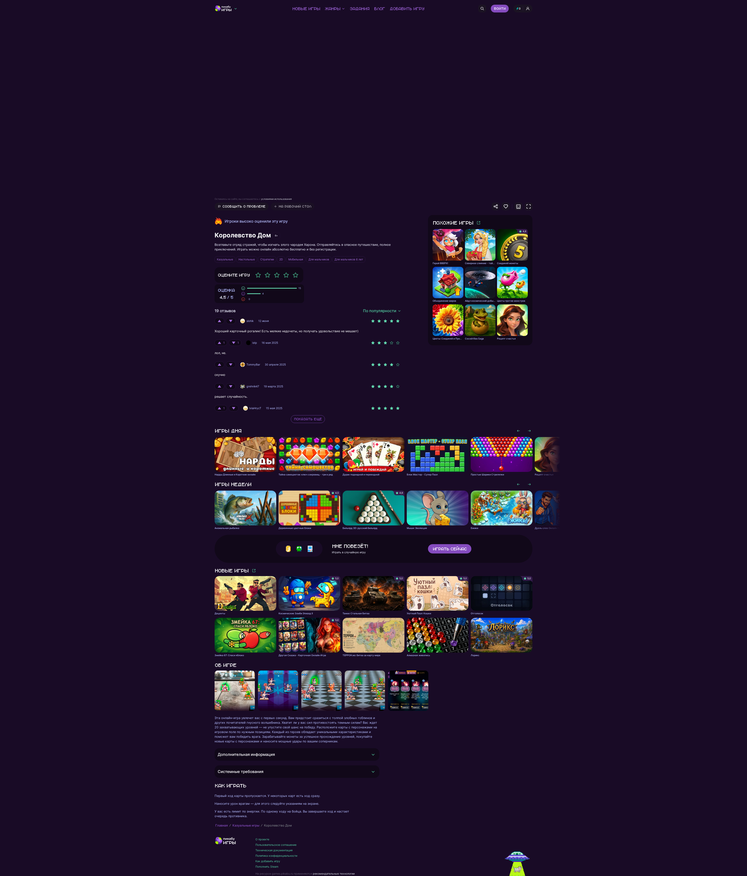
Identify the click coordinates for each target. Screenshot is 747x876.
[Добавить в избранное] (506, 206)
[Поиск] (482, 8)
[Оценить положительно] (219, 321)
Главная (221, 825)
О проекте (262, 839)
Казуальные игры (245, 825)
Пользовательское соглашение (275, 844)
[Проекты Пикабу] (235, 8)
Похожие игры (453, 223)
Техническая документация (274, 850)
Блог (379, 8)
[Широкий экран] (518, 206)
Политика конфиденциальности (276, 855)
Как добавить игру (267, 861)
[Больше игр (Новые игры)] (254, 571)
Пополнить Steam (266, 866)
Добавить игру (406, 8)
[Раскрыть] (373, 754)
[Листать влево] (518, 431)
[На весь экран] (528, 206)
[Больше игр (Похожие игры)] (478, 223)
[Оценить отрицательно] (231, 321)
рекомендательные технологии (334, 873)
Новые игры (306, 8)
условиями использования (276, 198)
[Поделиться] (496, 206)
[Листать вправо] (529, 431)
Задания (359, 8)
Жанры (332, 8)
